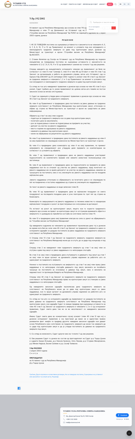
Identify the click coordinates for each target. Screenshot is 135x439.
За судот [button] (64, 4)
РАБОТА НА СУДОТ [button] (75, 4)
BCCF (110, 4)
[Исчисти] (113, 28)
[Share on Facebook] (19, 388)
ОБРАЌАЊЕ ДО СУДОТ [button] (90, 4)
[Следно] (109, 28)
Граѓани (32, 374)
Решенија (55, 377)
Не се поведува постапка (74, 374)
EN (128, 4)
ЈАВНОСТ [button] (102, 4)
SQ (124, 4)
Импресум (119, 419)
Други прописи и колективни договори (50, 374)
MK (120, 4)
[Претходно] (105, 28)
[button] (129, 433)
